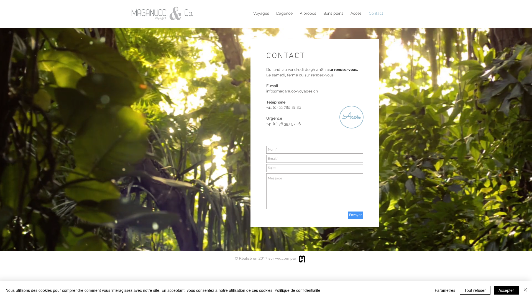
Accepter (506, 290)
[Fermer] (525, 290)
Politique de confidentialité (297, 290)
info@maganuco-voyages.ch (292, 91)
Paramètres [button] (445, 290)
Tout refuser (475, 290)
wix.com (282, 258)
